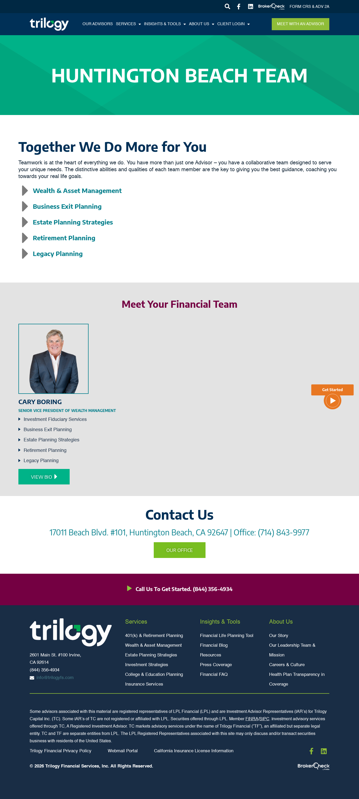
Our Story (278, 636)
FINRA (251, 719)
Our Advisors (98, 24)
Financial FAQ (214, 674)
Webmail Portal (123, 751)
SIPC (264, 719)
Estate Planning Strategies (151, 655)
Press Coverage (216, 665)
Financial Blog (214, 645)
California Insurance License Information (193, 751)
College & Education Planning (154, 674)
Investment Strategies (146, 665)
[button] (227, 7)
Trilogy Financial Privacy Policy (60, 751)
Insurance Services (144, 684)
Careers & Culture (287, 665)
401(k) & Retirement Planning (154, 636)
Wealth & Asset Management (153, 645)
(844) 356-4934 (213, 589)
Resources (210, 655)
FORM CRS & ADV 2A (309, 7)
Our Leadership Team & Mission (292, 650)
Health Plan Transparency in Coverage (297, 679)
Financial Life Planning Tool (226, 636)
